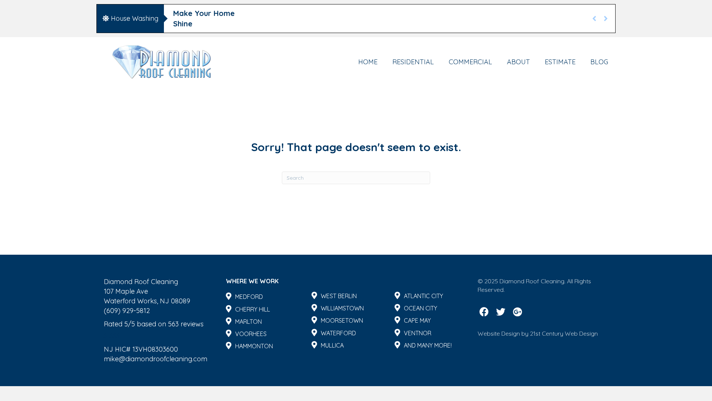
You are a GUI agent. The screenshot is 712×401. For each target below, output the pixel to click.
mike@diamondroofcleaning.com (155, 359)
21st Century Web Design (564, 333)
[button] (484, 311)
